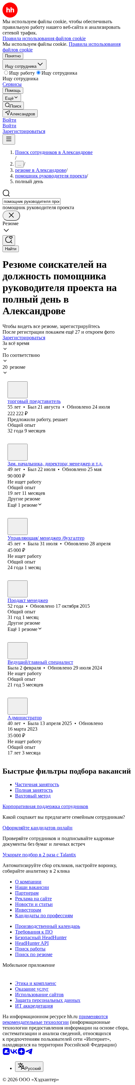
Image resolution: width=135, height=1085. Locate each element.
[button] (9, 120)
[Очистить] (11, 215)
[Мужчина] (18, 389)
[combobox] (32, 201)
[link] (13, 105)
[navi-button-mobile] (9, 139)
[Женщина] (18, 526)
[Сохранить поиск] (9, 240)
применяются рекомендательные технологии (55, 1019)
